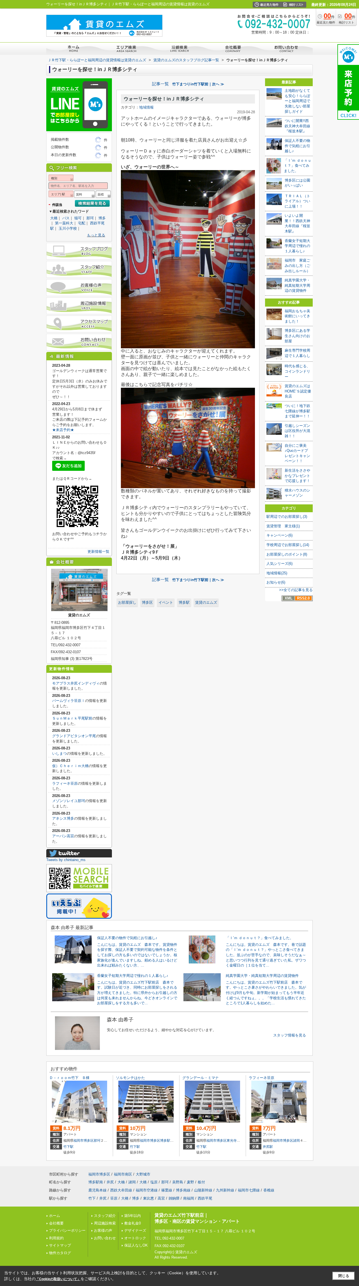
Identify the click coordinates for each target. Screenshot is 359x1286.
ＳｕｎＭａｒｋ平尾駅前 (72, 718)
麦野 (190, 1182)
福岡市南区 (123, 1174)
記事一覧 (160, 84)
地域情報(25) (276, 573)
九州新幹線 (225, 1190)
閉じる (343, 1276)
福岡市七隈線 (249, 1190)
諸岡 (296, 1140)
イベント (165, 602)
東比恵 (148, 1198)
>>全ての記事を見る (296, 590)
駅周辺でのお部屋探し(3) (286, 516)
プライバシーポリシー (67, 1230)
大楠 (121, 1182)
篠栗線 (166, 1190)
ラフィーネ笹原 (65, 783)
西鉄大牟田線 (121, 1190)
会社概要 (56, 1223)
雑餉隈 (174, 1198)
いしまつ (59, 753)
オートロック (135, 1238)
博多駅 (184, 602)
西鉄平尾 (205, 1198)
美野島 (177, 1182)
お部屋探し (127, 602)
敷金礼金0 (132, 1223)
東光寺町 (233, 1140)
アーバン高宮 (63, 836)
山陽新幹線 (203, 1190)
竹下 (92, 1198)
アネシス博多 (63, 818)
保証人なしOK (136, 1245)
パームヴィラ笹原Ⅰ (68, 701)
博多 (102, 218)
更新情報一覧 (98, 551)
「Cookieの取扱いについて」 (58, 1279)
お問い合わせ (105, 1238)
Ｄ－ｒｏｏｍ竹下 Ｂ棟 (69, 1078)
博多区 (147, 602)
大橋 (53, 218)
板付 (201, 1182)
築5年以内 (132, 1216)
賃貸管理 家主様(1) (283, 526)
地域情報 (146, 107)
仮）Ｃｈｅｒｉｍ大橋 (70, 766)
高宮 (161, 1198)
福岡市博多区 (83, 1140)
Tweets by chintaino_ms (66, 860)
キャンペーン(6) (279, 535)
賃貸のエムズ (206, 602)
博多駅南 (167, 1140)
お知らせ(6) (275, 582)
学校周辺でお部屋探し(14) (287, 545)
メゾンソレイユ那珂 (68, 801)
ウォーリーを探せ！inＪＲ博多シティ (164, 99)
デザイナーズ (135, 1230)
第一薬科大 (64, 223)
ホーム (54, 1216)
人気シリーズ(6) (279, 563)
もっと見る (96, 235)
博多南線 (183, 1190)
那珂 (90, 218)
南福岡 (188, 1198)
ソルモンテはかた (130, 1078)
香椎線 (268, 1190)
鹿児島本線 (97, 1190)
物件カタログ (60, 1253)
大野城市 (143, 1174)
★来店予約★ (63, 430)
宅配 (81, 223)
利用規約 (56, 1238)
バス (66, 218)
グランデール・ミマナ (200, 1078)
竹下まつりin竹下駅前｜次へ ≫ (198, 84)
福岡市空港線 (147, 1190)
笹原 (114, 1198)
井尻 (110, 1182)
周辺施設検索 (105, 1223)
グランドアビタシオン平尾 (74, 736)
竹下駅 (68, 1147)
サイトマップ (60, 1245)
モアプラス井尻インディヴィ (76, 683)
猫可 (78, 218)
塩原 (154, 1182)
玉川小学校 (68, 228)
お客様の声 (103, 1230)
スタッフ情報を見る (289, 1035)
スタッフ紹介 (105, 1216)
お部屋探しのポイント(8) (286, 554)
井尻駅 (268, 1147)
